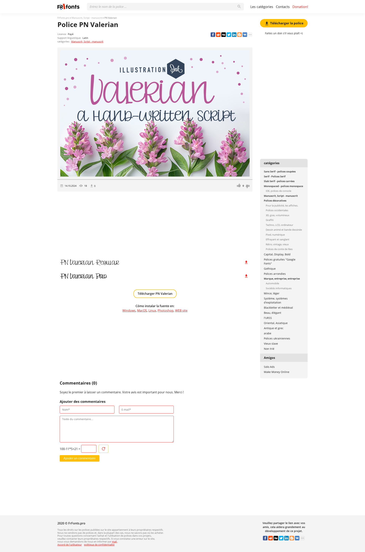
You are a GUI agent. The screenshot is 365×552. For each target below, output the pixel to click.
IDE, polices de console (278, 191)
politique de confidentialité (99, 544)
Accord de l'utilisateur (69, 544)
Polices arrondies (275, 274)
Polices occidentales (277, 210)
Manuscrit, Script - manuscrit (87, 41)
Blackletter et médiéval (278, 307)
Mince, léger (271, 293)
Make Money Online (276, 372)
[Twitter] (229, 34)
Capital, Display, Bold (277, 254)
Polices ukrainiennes (277, 338)
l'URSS (268, 318)
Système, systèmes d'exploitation (276, 300)
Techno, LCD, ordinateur (279, 225)
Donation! (300, 6)
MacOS (142, 310)
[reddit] (218, 34)
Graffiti (270, 220)
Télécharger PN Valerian (155, 294)
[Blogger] (239, 34)
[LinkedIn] (234, 34)
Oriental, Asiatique (276, 323)
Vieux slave (271, 343)
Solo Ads (269, 367)
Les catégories (261, 6)
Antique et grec (273, 328)
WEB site (181, 310)
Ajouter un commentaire (79, 458)
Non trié (269, 348)
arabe (267, 333)
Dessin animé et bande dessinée (284, 229)
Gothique (270, 268)
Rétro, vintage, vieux (277, 244)
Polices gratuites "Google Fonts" (279, 261)
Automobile (272, 283)
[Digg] (223, 34)
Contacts (283, 6)
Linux (152, 310)
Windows (129, 310)
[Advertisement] (154, 224)
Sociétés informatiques (279, 288)
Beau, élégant (272, 313)
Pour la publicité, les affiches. (282, 205)
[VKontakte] (245, 34)
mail (114, 541)
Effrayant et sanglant (277, 239)
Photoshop (166, 310)
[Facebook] (213, 34)
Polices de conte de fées (279, 249)
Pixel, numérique (275, 234)
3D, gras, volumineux (277, 215)
